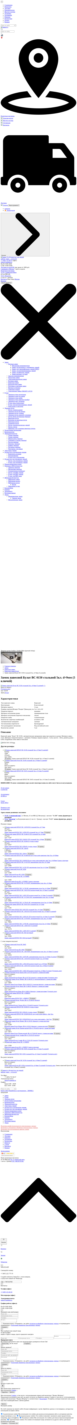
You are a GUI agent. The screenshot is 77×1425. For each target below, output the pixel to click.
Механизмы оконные (15, 469)
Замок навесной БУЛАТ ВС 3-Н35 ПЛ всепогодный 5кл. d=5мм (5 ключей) (29, 895)
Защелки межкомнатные (16, 376)
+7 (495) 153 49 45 (6, 1292)
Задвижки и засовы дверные (17, 440)
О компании (8, 1134)
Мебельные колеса (14, 481)
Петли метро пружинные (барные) (19, 416)
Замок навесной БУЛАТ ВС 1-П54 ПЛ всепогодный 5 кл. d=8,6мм (26, 964)
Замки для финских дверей (20, 372)
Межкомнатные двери (15, 496)
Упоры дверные (13, 435)
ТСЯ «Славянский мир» (17, 1159)
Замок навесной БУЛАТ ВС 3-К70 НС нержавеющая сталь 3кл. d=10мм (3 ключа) (31, 957)
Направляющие (13, 455)
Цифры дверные (13, 445)
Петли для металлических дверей (19, 425)
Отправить (27, 1343)
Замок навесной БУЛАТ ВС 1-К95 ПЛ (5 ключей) (20, 931)
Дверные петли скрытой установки (19, 415)
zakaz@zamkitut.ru (6, 262)
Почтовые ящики (10, 493)
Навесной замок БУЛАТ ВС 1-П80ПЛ (17, 998)
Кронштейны (9, 488)
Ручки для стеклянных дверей (18, 462)
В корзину (8, 758)
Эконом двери (16, 498)
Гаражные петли (13, 423)
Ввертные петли (13, 418)
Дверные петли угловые (16, 413)
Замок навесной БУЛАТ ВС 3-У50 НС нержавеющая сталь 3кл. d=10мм (27, 924)
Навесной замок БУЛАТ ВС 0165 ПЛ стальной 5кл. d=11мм (24, 909)
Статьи (7, 1144)
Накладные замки (14, 377)
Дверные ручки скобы (15, 398)
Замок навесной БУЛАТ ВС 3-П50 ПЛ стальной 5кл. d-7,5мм (24, 832)
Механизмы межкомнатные (21, 366)
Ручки (6, 393)
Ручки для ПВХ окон (15, 476)
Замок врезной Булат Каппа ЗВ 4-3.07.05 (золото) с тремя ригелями (26, 977)
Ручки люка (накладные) (16, 403)
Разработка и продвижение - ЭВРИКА (21, 1091)
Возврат (7, 1148)
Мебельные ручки (14, 486)
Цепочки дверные (14, 444)
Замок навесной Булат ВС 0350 (15, 874)
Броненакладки (9, 432)
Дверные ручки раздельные (17, 394)
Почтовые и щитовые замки (17, 386)
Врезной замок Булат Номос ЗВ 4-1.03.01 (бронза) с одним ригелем (26, 1026)
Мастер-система (8, 120)
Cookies (13, 1390)
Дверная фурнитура (11, 433)
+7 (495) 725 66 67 (6, 260)
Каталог (4, 255)
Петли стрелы (12, 427)
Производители (8, 118)
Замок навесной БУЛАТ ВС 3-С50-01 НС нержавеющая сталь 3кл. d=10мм (28, 902)
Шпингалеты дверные (15, 439)
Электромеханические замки (17, 379)
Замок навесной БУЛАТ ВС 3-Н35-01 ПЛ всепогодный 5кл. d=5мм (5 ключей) (30, 916)
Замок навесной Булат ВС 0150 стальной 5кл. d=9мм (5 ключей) (25, 1065)
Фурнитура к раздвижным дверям (15, 452)
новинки (7, 208)
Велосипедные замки (15, 384)
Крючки (7, 489)
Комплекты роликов (14, 454)
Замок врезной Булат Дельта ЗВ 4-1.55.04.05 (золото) (21, 1005)
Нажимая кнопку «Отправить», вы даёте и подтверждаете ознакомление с (35, 1324)
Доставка (7, 1136)
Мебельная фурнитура (12, 478)
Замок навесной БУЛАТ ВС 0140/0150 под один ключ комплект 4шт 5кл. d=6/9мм (31, 860)
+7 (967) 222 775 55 (7, 1273)
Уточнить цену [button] (5, 689)
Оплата (5, 205)
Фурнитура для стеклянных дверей (16, 459)
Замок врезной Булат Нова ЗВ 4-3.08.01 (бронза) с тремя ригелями (26, 991)
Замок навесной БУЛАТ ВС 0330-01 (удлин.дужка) (21, 846)
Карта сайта (4, 1091)
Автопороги (8, 491)
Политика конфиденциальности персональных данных (18, 1126)
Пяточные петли (13, 422)
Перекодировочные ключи (13, 464)
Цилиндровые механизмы (13, 430)
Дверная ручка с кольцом (16, 401)
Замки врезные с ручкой (20, 374)
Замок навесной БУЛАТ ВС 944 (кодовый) (18, 938)
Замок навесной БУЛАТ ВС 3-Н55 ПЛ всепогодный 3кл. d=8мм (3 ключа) (28, 971)
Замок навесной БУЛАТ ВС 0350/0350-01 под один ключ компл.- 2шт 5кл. (28, 1019)
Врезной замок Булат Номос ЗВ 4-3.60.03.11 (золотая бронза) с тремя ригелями (30, 984)
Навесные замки (13, 382)
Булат (7, 692)
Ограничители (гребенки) (16, 471)
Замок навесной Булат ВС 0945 (15, 950)
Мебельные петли (14, 483)
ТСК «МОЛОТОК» (17, 1161)
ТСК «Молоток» (6, 276)
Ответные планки (14, 389)
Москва (17, 279)
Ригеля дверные (13, 442)
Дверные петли (9, 408)
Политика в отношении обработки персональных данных (19, 1127)
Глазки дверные (13, 437)
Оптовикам (6, 123)
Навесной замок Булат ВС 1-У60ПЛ (16, 1047)
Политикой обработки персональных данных (25, 1325)
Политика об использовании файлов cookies (15, 1129)
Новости (7, 1143)
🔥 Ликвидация (10, 210)
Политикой (43, 1399)
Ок (2, 1282)
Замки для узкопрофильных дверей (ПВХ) (25, 369)
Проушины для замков (15, 449)
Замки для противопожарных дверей (24, 371)
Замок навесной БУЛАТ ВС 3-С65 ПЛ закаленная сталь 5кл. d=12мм (26, 867)
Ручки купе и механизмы (16, 457)
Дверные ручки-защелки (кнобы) (18, 399)
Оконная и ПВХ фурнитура (13, 466)
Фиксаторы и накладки (15, 406)
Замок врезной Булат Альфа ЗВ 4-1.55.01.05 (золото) (21, 1040)
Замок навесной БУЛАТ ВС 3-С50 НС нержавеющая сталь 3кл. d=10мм (27, 888)
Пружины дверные (14, 447)
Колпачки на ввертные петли (17, 420)
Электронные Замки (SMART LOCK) (20, 391)
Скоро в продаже (62, 860)
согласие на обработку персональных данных (44, 1323)
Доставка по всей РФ (7, 267)
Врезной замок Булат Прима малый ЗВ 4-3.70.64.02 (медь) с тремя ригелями (29, 1033)
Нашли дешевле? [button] (14, 205)
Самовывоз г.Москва (7, 269)
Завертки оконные (14, 467)
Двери (7, 495)
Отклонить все (13, 1423)
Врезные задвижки (14, 388)
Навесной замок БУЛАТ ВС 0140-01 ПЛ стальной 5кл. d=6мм (24, 839)
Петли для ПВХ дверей (15, 472)
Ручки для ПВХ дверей (15, 474)
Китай (14, 484)
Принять (12, 1392)
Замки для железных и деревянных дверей (25, 367)
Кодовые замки (13, 381)
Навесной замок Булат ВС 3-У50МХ (16, 881)
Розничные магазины (7, 271)
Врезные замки (13, 364)
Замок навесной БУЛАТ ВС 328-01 (16, 853)
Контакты (4, 279)
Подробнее (5, 1392)
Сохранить (5, 1423)
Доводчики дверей (11, 450)
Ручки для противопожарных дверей (20, 405)
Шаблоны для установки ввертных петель (21, 428)
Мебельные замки (14, 479)
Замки (6, 362)
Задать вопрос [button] (5, 1151)
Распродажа (8, 1141)
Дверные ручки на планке (16, 396)
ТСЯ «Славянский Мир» (9, 272)
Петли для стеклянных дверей (18, 461)
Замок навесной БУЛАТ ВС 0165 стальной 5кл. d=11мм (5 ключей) (26, 1054)
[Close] (3, 1386)
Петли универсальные (15, 410)
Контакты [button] (6, 125)
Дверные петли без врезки (16, 411)
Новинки (7, 1137)
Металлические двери (15, 500)
